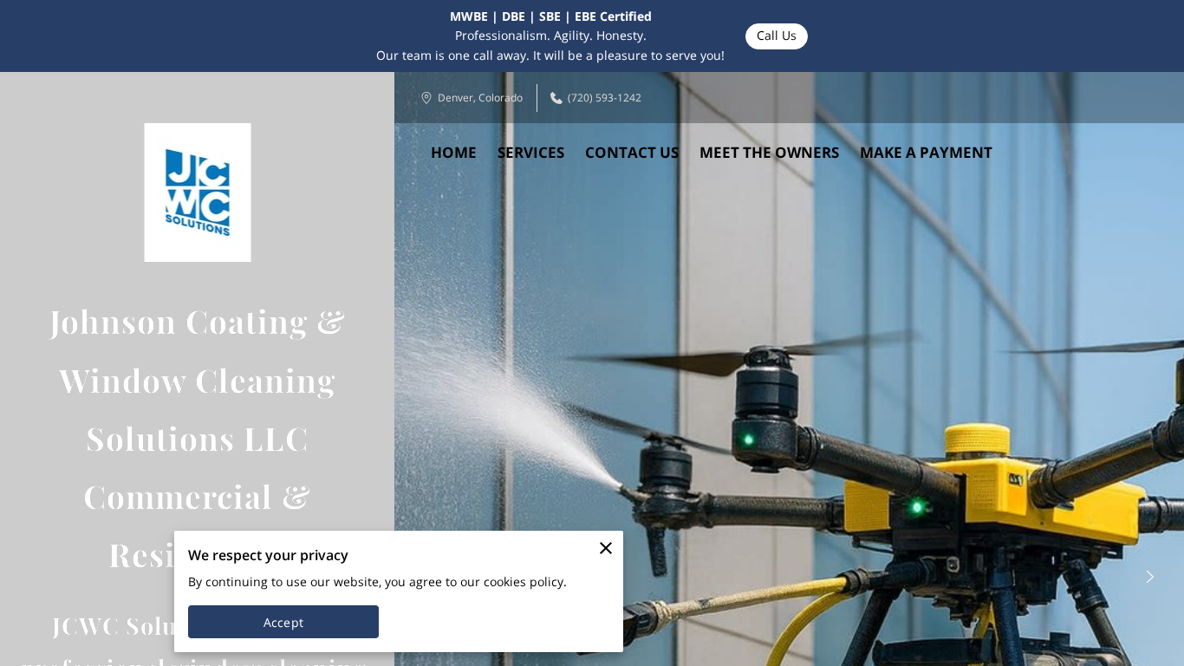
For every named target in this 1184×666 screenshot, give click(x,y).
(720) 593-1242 (604, 97)
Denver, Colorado (480, 97)
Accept (283, 622)
